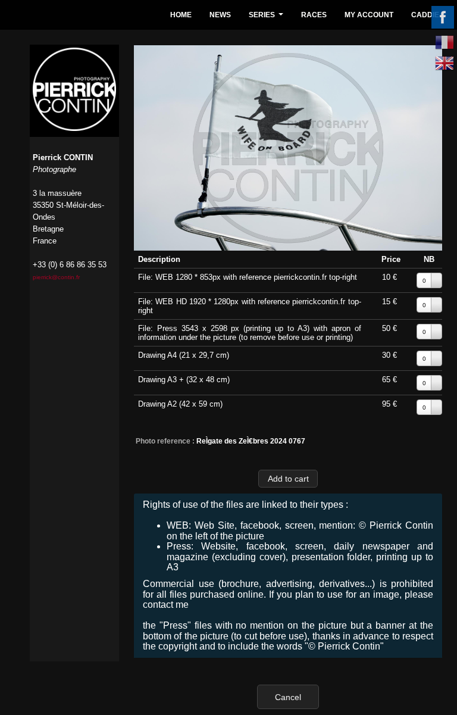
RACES (314, 15)
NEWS (220, 15)
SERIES (267, 18)
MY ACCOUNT (369, 15)
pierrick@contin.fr (56, 277)
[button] (288, 478)
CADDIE (425, 15)
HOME (181, 15)
